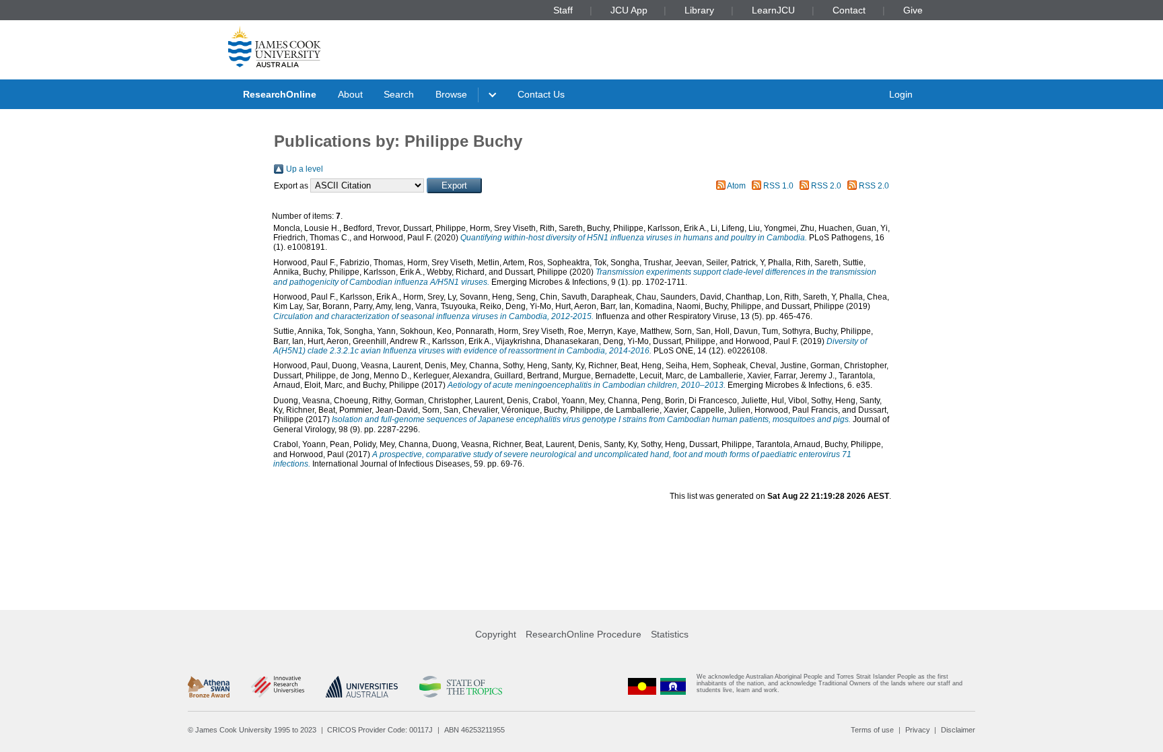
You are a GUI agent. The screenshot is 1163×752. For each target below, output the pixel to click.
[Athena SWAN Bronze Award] (209, 686)
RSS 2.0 (826, 186)
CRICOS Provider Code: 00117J (380, 730)
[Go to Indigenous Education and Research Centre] (642, 686)
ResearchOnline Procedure (583, 634)
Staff (563, 10)
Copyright (495, 634)
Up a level (304, 169)
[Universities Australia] (362, 686)
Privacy (917, 730)
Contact (849, 10)
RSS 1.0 (778, 186)
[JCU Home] (274, 46)
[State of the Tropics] (460, 686)
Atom (736, 186)
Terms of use (872, 730)
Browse (451, 94)
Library (699, 10)
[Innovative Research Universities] (277, 686)
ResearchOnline (279, 94)
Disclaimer (958, 730)
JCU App (628, 10)
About (350, 94)
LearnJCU (773, 10)
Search (399, 94)
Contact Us (541, 94)
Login (901, 94)
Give (913, 10)
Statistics (670, 634)
